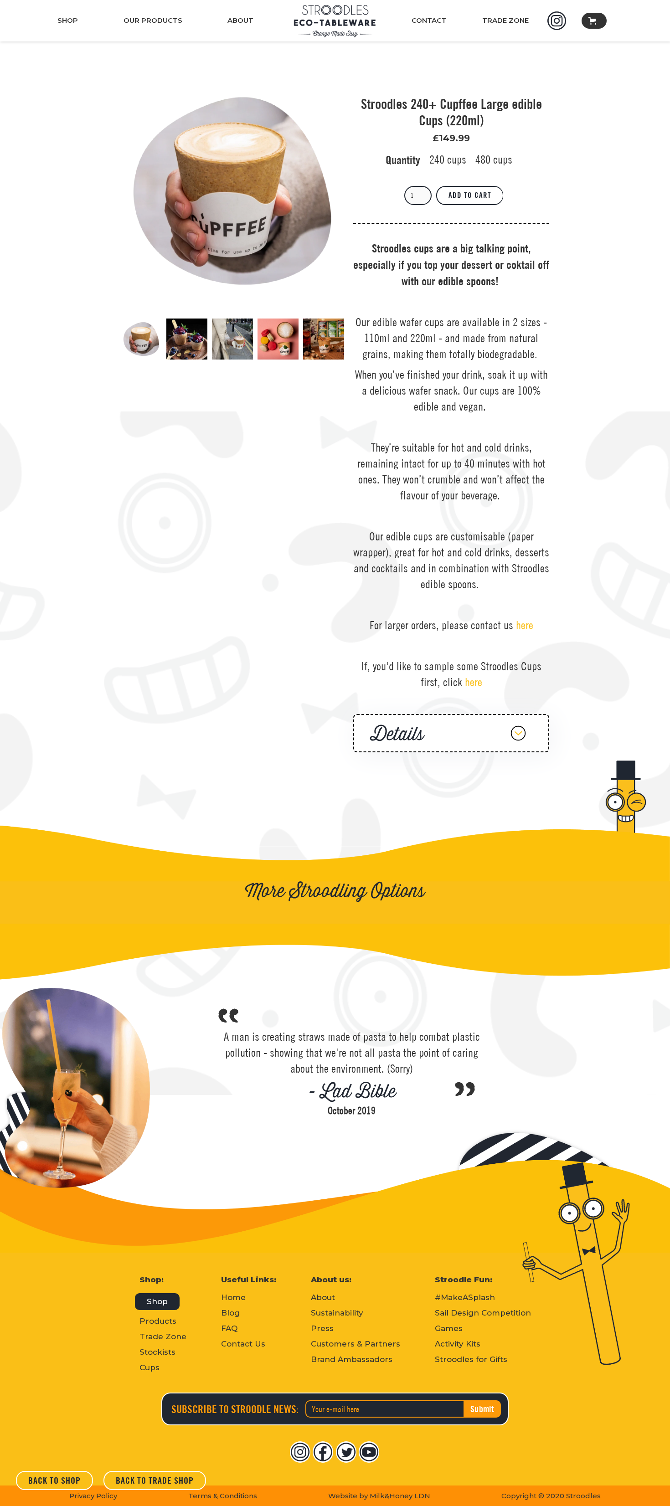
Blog (230, 1313)
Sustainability (337, 1313)
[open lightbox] (232, 191)
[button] (594, 21)
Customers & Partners (355, 1344)
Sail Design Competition (483, 1313)
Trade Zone (162, 1336)
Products (157, 1321)
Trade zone (505, 20)
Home (233, 1297)
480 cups (493, 159)
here (524, 625)
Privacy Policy (93, 1496)
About (240, 20)
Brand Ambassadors (351, 1359)
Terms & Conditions (222, 1496)
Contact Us (243, 1344)
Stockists (157, 1352)
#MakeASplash (465, 1297)
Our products (153, 20)
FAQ (229, 1328)
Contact (429, 20)
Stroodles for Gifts (471, 1359)
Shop (67, 20)
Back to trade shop (155, 1480)
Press (322, 1328)
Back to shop (54, 1480)
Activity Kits (457, 1344)
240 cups (447, 159)
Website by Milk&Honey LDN (379, 1496)
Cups (149, 1367)
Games (449, 1328)
